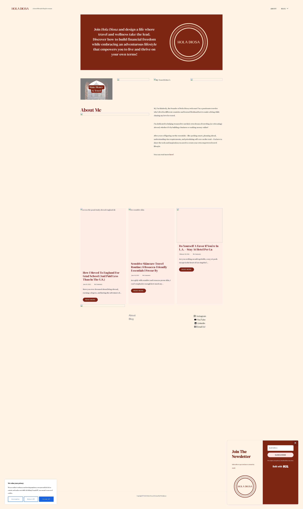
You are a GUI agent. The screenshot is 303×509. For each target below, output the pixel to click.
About (132, 315)
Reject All (31, 499)
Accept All (46, 499)
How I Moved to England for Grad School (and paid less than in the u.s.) (101, 276)
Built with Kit (280, 466)
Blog (131, 318)
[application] (287, 9)
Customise (15, 499)
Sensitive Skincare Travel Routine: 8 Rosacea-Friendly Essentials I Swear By (149, 267)
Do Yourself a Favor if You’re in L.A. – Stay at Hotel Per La (198, 247)
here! (171, 154)
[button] (245, 486)
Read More (90, 300)
